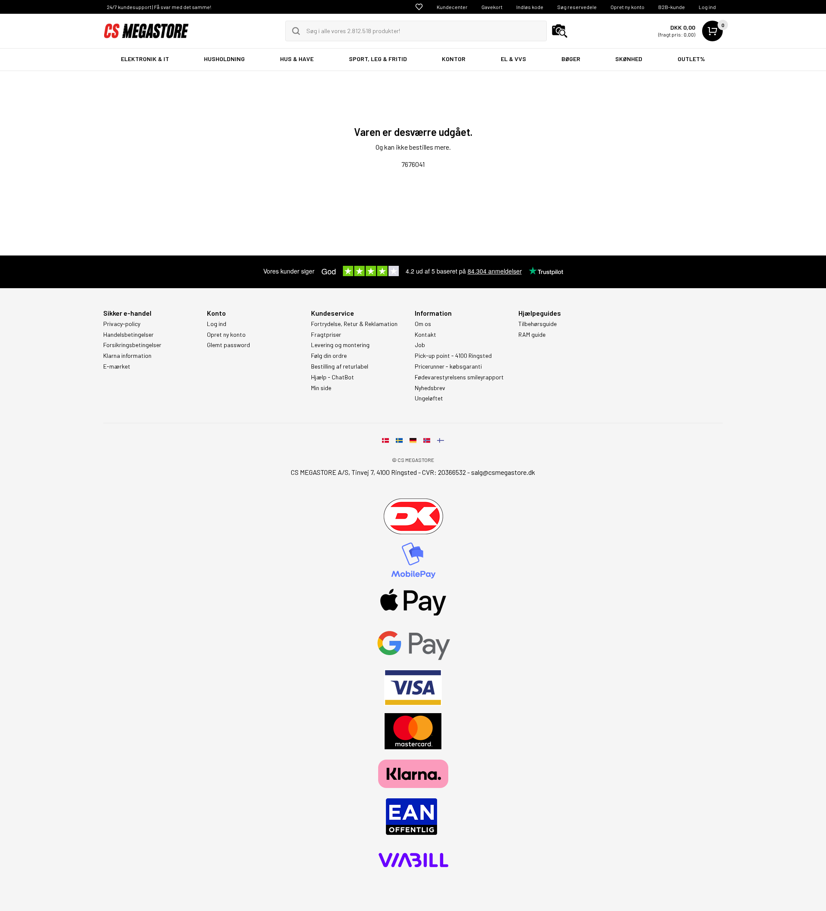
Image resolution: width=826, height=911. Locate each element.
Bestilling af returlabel (339, 366)
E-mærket (116, 366)
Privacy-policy (121, 323)
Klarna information (127, 355)
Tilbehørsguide (537, 323)
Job (420, 345)
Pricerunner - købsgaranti (448, 366)
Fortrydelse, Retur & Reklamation (354, 323)
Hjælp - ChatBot (332, 377)
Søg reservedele (577, 7)
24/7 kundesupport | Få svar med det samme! (159, 7)
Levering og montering (340, 345)
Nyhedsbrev (430, 388)
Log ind (707, 7)
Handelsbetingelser (128, 334)
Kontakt (425, 334)
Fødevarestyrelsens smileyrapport (459, 377)
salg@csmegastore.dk (503, 472)
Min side (321, 388)
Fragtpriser (326, 334)
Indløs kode (529, 7)
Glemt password (228, 345)
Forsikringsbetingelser (132, 345)
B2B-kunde (671, 7)
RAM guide (532, 334)
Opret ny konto (627, 7)
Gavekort (491, 7)
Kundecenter (452, 7)
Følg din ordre (329, 355)
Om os (423, 323)
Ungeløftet (429, 398)
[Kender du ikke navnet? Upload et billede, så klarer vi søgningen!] (559, 31)
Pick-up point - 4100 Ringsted (453, 355)
